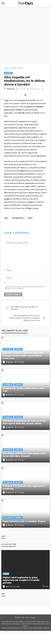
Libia (42, 89)
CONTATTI (18, 617)
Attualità (8, 349)
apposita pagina (38, 628)
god (7, 586)
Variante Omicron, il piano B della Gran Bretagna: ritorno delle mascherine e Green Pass (23, 356)
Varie (6, 574)
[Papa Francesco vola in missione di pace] (25, 513)
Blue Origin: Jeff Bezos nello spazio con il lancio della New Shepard (24, 454)
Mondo (8, 73)
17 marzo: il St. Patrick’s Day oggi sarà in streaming (24, 487)
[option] (25, 569)
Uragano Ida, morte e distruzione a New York (24, 389)
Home (6, 68)
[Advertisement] (25, 33)
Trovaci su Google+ (30, 617)
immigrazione (34, 89)
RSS (23, 617)
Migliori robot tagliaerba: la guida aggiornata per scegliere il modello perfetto (21, 580)
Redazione (11, 89)
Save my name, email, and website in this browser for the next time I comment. (25, 287)
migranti (39, 100)
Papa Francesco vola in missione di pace (24, 521)
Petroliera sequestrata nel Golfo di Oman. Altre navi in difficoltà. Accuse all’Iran (24, 422)
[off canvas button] (2, 3)
